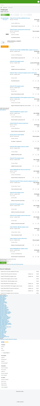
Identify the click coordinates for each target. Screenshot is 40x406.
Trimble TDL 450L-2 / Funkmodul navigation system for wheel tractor (23, 72)
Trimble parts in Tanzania (12, 339)
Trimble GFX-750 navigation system (17, 61)
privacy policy (13, 264)
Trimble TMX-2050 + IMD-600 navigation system (9, 281)
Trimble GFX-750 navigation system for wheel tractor (20, 215)
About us (2, 346)
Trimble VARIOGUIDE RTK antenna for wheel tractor (20, 169)
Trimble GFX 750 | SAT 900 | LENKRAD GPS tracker (20, 18)
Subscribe (3, 262)
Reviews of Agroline (4, 373)
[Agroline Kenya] (6, 1)
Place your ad (4, 46)
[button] (38, 1)
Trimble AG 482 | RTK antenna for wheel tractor (19, 123)
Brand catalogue (4, 375)
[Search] (38, 5)
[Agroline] (1, 7)
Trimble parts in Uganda (4, 339)
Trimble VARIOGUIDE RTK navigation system (19, 248)
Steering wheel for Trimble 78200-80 (17, 134)
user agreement (20, 264)
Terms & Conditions (4, 367)
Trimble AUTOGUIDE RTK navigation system (18, 111)
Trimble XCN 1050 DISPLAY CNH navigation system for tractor (22, 97)
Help (2, 348)
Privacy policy (3, 369)
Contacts (2, 350)
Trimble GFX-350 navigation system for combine (19, 146)
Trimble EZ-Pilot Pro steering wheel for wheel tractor (20, 29)
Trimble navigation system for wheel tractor (18, 238)
